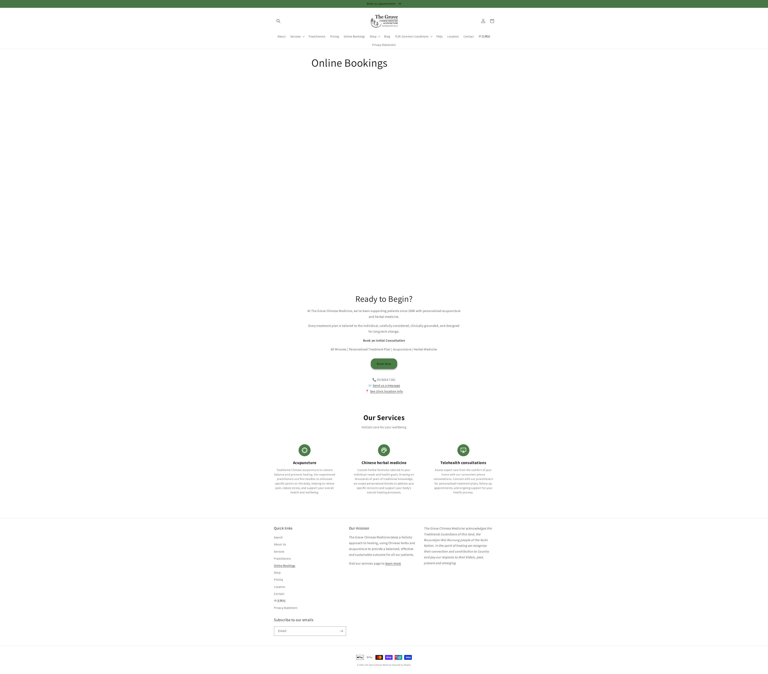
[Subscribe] (341, 631)
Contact (279, 594)
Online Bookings (284, 565)
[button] (278, 21)
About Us (280, 544)
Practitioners (282, 558)
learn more (393, 563)
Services (279, 551)
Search (278, 537)
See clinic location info (386, 391)
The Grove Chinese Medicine (378, 665)
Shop (277, 572)
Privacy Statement (285, 608)
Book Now (384, 364)
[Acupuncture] (305, 450)
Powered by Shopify (401, 665)
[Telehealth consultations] (463, 450)
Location (279, 587)
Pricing (278, 579)
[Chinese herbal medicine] (384, 450)
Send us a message (386, 385)
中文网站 (280, 601)
